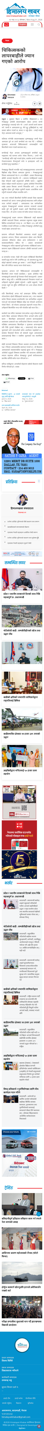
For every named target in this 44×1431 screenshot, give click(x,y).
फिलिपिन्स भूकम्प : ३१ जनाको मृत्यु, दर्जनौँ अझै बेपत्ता (11, 395)
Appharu (22, 1428)
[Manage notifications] (39, 1426)
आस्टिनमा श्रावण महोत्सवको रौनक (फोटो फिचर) (20, 1254)
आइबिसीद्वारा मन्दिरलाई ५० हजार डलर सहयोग (20, 772)
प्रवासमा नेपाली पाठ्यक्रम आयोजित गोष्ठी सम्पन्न (23, 532)
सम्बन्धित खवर (15, 563)
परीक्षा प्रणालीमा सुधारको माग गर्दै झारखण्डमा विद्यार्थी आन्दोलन (22, 1323)
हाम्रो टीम (7, 1398)
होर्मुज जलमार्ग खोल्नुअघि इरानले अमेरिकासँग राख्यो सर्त (21, 1289)
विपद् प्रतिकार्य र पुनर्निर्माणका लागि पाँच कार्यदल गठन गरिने (21, 1091)
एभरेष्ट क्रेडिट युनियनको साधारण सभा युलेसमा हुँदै (23, 538)
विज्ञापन (18, 1403)
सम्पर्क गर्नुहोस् (6, 1403)
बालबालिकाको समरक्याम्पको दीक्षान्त (18, 527)
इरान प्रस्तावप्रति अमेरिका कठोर (11, 405)
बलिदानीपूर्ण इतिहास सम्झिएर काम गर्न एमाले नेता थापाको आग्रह (21, 1220)
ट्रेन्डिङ (9, 1188)
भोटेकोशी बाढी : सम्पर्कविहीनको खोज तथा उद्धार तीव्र (22, 632)
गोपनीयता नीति (30, 1398)
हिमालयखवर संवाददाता (11, 96)
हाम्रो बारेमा (19, 1398)
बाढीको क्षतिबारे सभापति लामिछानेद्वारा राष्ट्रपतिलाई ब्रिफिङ (21, 699)
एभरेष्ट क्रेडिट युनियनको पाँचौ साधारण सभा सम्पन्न (23, 521)
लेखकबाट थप (22, 512)
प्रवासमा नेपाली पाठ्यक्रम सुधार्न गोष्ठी (19, 543)
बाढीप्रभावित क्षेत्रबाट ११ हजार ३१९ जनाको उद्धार (22, 735)
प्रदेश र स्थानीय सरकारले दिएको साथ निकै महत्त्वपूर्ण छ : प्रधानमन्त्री (22, 595)
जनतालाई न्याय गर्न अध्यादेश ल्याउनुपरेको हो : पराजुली (31, 395)
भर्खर (8, 883)
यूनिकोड (30, 1403)
